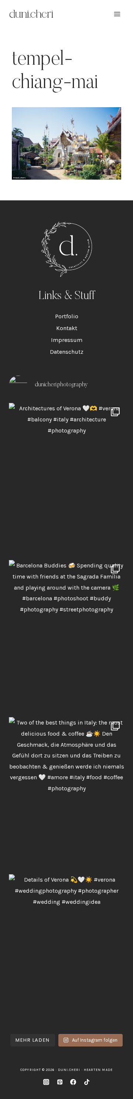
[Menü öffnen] (117, 14)
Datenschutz (66, 351)
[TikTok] (87, 1082)
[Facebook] (73, 1082)
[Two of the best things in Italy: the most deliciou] (66, 794)
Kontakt (66, 328)
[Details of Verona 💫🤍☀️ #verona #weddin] (66, 951)
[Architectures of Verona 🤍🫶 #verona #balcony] (66, 479)
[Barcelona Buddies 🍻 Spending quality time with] (66, 636)
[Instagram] (46, 1082)
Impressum (66, 339)
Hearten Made (98, 1070)
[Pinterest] (60, 1082)
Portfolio (66, 316)
